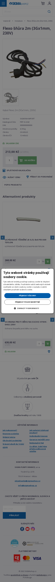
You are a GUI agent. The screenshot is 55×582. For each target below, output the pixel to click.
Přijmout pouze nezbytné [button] (27, 302)
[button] (27, 308)
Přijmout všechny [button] (27, 295)
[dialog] (27, 291)
